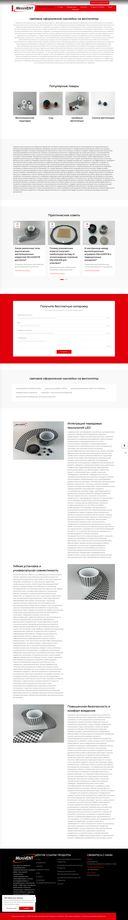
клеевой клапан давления (26, 393)
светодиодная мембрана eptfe (28, 388)
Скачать (83, 7)
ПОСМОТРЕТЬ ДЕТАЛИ (24, 103)
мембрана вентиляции (77, 119)
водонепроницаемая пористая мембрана (88, 388)
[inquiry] (125, 453)
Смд (51, 118)
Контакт (75, 10)
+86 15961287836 (24, 3)
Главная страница (46, 7)
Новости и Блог (97, 7)
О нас (60, 7)
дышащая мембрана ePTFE (56, 388)
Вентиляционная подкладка (24, 119)
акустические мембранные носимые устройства (35, 397)
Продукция (72, 7)
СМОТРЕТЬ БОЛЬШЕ (22, 270)
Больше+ (60, 884)
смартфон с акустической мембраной (56, 393)
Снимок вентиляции (103, 118)
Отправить (64, 352)
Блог (110, 7)
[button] (62, 279)
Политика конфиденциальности (94, 916)
